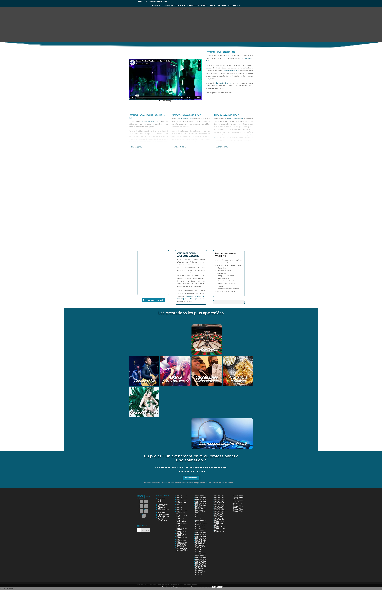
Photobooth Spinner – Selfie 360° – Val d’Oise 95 (238, 498)
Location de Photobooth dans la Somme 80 (181, 531)
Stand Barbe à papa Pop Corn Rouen (219, 514)
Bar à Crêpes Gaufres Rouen (200, 530)
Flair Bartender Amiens (161, 501)
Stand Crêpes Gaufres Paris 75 (201, 537)
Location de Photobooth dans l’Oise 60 (180, 525)
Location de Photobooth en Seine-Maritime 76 (182, 528)
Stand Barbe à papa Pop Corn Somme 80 (219, 519)
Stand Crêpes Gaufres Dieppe (201, 518)
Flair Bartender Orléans (161, 508)
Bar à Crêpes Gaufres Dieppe (200, 516)
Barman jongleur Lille (163, 503)
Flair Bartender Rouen (163, 514)
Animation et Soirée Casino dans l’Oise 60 (182, 548)
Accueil (155, 5)
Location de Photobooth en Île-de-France (182, 515)
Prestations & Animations (173, 5)
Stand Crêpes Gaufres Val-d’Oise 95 (201, 574)
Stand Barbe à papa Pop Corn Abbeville (219, 495)
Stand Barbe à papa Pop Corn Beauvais (219, 500)
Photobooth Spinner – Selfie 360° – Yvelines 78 (238, 503)
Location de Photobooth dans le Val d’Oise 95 (181, 534)
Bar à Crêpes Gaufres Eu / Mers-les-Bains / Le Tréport (200, 521)
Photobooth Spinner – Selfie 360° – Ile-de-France (238, 506)
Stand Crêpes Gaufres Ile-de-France (201, 528)
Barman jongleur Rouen (162, 513)
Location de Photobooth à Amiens (181, 498)
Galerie (212, 5)
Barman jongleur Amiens (162, 499)
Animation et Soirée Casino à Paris (181, 546)
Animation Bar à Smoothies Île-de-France (219, 523)
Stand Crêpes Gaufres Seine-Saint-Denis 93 (201, 566)
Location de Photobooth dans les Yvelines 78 (181, 537)
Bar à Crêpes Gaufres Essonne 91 (200, 556)
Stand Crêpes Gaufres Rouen (201, 533)
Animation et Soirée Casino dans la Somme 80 (182, 550)
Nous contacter (234, 5)
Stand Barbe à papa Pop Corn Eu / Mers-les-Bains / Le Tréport (219, 509)
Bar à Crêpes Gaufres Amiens (200, 500)
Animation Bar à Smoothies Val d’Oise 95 (219, 528)
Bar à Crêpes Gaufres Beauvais (200, 504)
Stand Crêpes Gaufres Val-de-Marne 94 (201, 570)
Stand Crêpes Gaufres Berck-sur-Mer (201, 510)
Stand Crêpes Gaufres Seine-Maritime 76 (201, 541)
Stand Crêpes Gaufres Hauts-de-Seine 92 (201, 562)
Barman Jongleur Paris (225, 52)
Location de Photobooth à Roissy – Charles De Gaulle (182, 520)
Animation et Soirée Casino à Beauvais (181, 544)
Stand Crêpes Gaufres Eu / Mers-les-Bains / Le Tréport (201, 523)
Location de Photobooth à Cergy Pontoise (181, 502)
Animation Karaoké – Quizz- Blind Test (163, 518)
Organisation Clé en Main (197, 5)
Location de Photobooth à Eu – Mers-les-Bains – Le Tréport (181, 512)
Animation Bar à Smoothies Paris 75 (219, 521)
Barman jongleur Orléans (162, 506)
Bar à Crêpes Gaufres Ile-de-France (200, 526)
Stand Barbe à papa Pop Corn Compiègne (219, 505)
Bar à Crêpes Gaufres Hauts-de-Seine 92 (200, 560)
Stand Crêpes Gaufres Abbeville (201, 498)
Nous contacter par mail (153, 300)
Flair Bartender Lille (163, 504)
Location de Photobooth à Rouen (181, 523)
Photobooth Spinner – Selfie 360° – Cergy (238, 511)
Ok (214, 587)
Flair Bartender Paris (163, 511)
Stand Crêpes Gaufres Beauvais (201, 506)
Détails (219, 587)
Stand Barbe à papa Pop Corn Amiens (219, 498)
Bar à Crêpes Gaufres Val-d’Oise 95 (200, 572)
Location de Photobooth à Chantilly (179, 505)
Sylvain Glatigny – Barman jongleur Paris (163, 516)
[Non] (380, 587)
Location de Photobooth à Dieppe (181, 510)
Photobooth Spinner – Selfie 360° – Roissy (238, 509)
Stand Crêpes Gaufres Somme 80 (201, 553)
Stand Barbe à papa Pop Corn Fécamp (219, 512)
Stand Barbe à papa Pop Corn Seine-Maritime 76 (219, 516)
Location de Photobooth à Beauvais (182, 500)
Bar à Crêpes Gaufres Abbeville (200, 495)
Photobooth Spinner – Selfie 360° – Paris (238, 495)
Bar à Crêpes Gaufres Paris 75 (200, 535)
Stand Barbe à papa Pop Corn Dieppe (219, 507)
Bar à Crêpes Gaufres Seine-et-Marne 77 (200, 543)
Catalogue (222, 5)
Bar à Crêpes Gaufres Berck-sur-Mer (200, 508)
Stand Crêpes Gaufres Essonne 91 (201, 558)
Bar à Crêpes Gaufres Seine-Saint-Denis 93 (200, 564)
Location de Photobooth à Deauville (182, 508)
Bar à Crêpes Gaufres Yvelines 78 (200, 547)
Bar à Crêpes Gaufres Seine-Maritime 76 (200, 539)
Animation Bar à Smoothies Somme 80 (219, 526)
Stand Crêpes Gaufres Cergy (201, 514)
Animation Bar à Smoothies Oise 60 (219, 531)
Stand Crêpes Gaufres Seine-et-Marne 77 (201, 545)
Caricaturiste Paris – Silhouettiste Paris (163, 520)
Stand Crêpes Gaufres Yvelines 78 (201, 549)
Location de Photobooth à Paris (181, 518)
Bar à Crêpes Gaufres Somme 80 (200, 551)
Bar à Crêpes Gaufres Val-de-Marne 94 (200, 568)
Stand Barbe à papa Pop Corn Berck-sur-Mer (219, 502)
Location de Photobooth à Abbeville (182, 495)
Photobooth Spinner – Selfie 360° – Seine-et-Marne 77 (238, 500)
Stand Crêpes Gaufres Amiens (201, 502)
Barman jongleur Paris (163, 509)
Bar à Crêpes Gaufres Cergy (200, 512)
